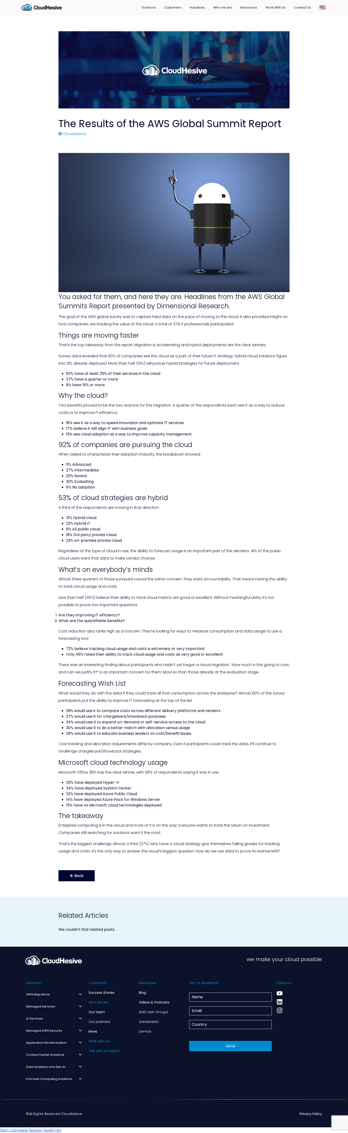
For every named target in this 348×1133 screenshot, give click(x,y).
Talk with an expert (104, 1050)
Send (230, 1046)
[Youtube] (280, 993)
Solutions (149, 7)
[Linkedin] (280, 1002)
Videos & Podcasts (154, 1002)
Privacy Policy (311, 1113)
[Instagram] (280, 1010)
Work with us (99, 1041)
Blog (142, 992)
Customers (172, 7)
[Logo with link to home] (42, 7)
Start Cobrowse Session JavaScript (30, 1130)
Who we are (222, 7)
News (93, 1031)
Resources (249, 7)
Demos (145, 1031)
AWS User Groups (153, 1012)
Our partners (99, 1021)
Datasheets (149, 1021)
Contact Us (302, 7)
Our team (97, 1012)
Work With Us (276, 7)
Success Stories (101, 992)
